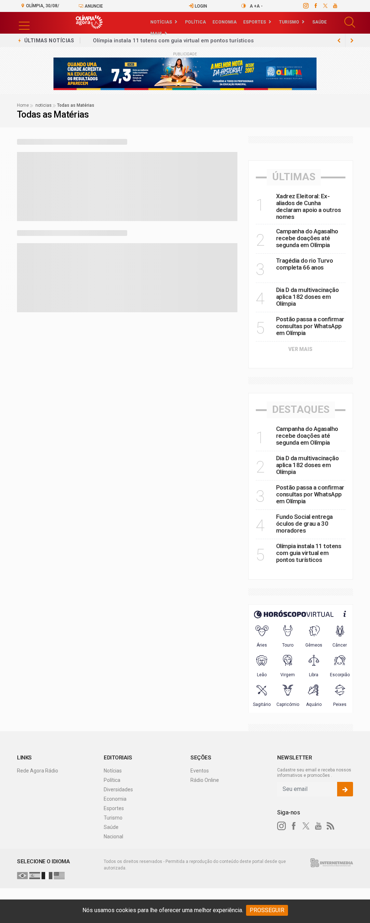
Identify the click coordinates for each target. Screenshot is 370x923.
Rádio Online (204, 780)
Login (200, 6)
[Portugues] (22, 875)
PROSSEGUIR (267, 910)
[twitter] (325, 6)
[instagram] (305, 6)
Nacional (113, 836)
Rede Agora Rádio (37, 771)
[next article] (338, 40)
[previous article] (351, 40)
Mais (156, 33)
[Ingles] (59, 875)
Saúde (319, 22)
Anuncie (93, 6)
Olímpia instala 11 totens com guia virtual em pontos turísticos (308, 552)
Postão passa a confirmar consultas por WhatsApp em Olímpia (310, 326)
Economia (224, 22)
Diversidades (118, 789)
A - (260, 6)
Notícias (161, 22)
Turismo (289, 22)
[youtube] (334, 6)
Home (23, 105)
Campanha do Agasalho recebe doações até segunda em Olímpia (307, 238)
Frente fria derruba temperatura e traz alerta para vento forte (172, 40)
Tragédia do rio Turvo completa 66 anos (304, 264)
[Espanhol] (34, 875)
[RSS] (330, 826)
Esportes (254, 22)
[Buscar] (350, 22)
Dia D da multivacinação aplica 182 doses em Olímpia (307, 296)
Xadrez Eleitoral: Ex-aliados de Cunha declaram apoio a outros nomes (308, 206)
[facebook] (315, 6)
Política (195, 22)
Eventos (199, 771)
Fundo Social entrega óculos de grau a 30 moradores (304, 523)
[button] (24, 21)
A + (253, 6)
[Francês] (47, 875)
